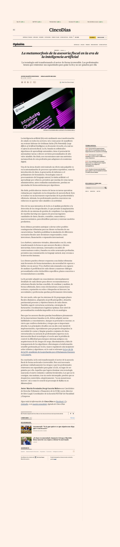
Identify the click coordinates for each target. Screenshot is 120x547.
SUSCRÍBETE (92, 37)
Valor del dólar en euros (93, 21)
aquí (55, 459)
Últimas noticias (64, 37)
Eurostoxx (92, 191)
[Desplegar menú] (14, 29)
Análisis (82, 44)
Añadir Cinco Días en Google (68, 82)
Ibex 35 (18, 21)
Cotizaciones (48, 37)
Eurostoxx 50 (72, 21)
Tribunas (88, 44)
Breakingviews (94, 44)
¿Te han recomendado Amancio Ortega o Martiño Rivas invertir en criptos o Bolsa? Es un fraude (52, 439)
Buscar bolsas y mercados (93, 183)
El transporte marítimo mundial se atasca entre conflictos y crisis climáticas (95, 156)
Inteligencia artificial (58, 451)
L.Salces (35, 442)
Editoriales (76, 44)
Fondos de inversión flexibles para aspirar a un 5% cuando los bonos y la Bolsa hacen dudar (96, 170)
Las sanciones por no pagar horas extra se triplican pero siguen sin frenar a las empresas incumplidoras (95, 164)
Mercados (35, 37)
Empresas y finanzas (27, 37)
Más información (25, 459)
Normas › (73, 417)
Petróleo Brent (53, 21)
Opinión (70, 37)
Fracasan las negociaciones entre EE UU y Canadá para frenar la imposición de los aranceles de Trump (96, 150)
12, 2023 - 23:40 (26, 78)
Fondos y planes (55, 37)
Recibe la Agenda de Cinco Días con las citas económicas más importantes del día (43, 413)
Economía (41, 37)
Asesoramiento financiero (32, 451)
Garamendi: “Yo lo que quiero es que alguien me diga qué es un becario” (53, 427)
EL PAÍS (76, 37)
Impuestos (42, 451)
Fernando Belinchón (38, 430)
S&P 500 (35, 21)
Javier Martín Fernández (30, 76)
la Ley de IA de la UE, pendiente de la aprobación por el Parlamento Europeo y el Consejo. (48, 352)
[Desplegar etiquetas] (74, 451)
